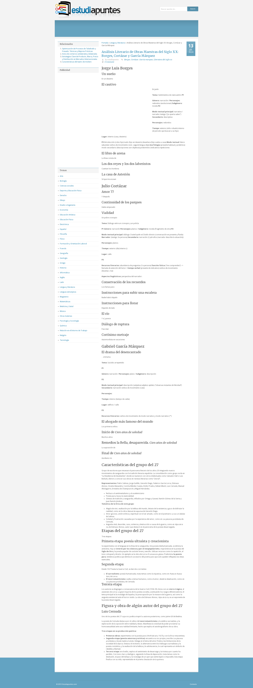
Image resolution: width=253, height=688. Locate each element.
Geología (63, 258)
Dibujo (62, 200)
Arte (61, 176)
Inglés (62, 277)
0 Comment (109, 62)
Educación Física (66, 220)
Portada (105, 43)
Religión (63, 335)
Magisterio (64, 297)
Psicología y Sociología (69, 321)
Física (62, 239)
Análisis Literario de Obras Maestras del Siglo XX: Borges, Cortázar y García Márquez (140, 54)
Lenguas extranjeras (68, 292)
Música (63, 311)
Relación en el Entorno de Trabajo (73, 331)
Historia (63, 268)
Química (63, 326)
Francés (63, 249)
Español (63, 229)
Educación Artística (67, 215)
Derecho (63, 195)
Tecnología (64, 340)
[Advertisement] (126, 28)
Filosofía (63, 234)
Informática (65, 273)
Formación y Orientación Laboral (73, 244)
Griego (62, 263)
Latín (62, 282)
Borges (127, 60)
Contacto (193, 684)
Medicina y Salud (66, 306)
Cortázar (135, 60)
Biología (63, 181)
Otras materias (66, 316)
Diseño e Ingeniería (67, 205)
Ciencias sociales (67, 186)
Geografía (64, 253)
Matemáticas (65, 302)
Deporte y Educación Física (70, 191)
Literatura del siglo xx (163, 60)
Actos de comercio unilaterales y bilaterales (79, 54)
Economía (64, 210)
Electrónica (64, 224)
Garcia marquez (146, 60)
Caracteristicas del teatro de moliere (76, 62)
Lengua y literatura (117, 43)
